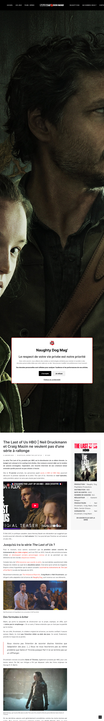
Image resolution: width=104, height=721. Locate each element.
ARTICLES (22, 455)
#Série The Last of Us (34, 455)
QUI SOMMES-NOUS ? (89, 5)
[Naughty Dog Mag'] (52, 5)
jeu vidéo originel (21, 552)
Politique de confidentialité (52, 380)
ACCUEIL (10, 5)
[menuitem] (9, 5)
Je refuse (59, 373)
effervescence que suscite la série (28, 562)
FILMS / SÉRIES (29, 5)
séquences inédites (28, 558)
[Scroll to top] (100, 717)
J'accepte (45, 373)
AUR (48, 455)
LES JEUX (19, 5)
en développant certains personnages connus (26, 555)
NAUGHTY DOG (75, 5)
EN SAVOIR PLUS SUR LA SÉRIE (86, 519)
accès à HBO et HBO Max (50, 473)
